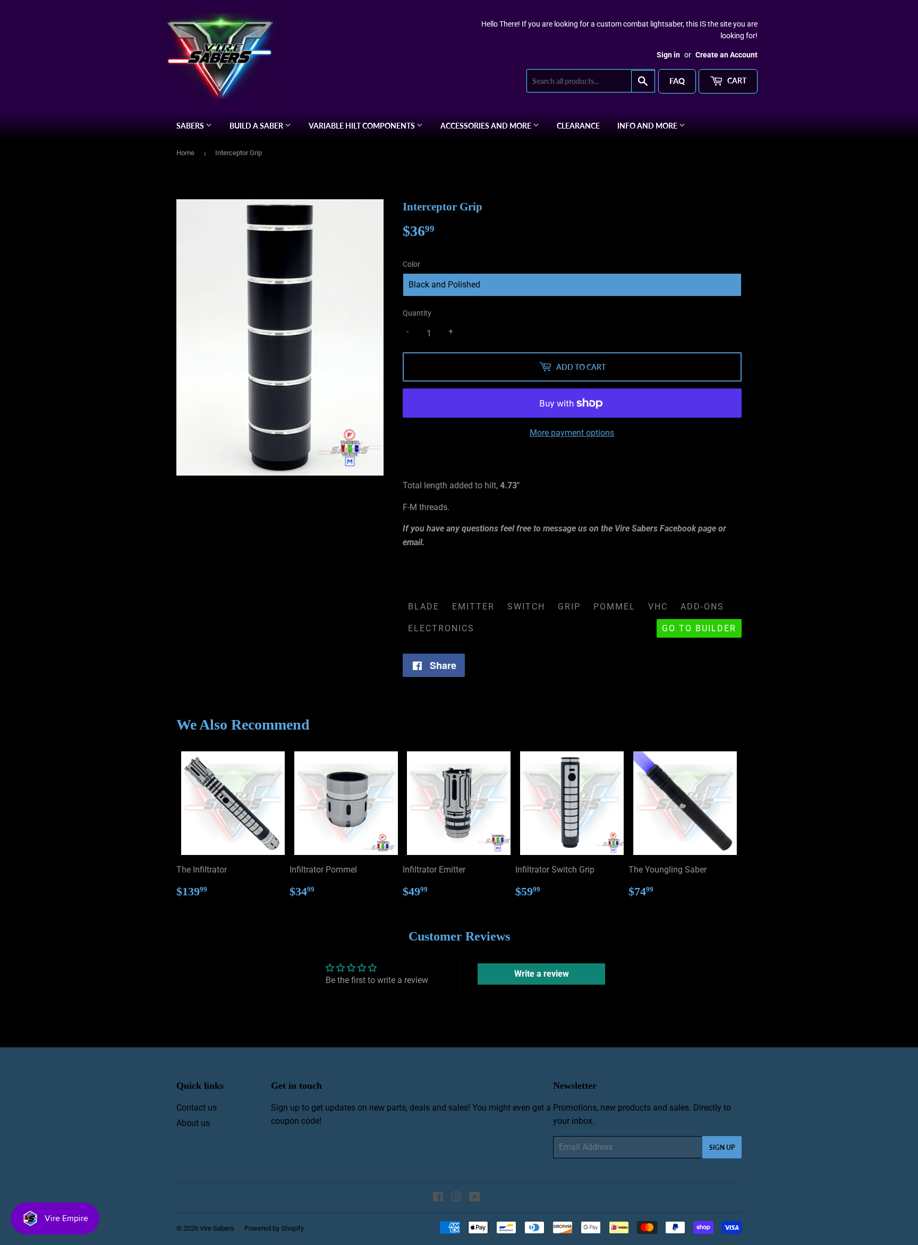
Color (411, 264)
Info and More (648, 125)
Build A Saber (257, 125)
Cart (736, 80)
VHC (658, 607)
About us (193, 1123)
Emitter (473, 607)
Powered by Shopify (274, 1228)
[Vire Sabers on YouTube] (474, 1198)
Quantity (417, 313)
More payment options (572, 433)
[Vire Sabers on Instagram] (456, 1198)
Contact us (196, 1108)
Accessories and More (486, 125)
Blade (423, 607)
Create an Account (726, 54)
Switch (526, 607)
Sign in (668, 54)
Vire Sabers (217, 1228)
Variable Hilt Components (362, 125)
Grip (569, 607)
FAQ (677, 81)
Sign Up (722, 1147)
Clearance (578, 125)
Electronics (441, 628)
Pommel (614, 607)
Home (185, 153)
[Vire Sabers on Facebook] (438, 1198)
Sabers (191, 125)
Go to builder (699, 628)
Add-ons (702, 607)
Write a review (541, 974)
